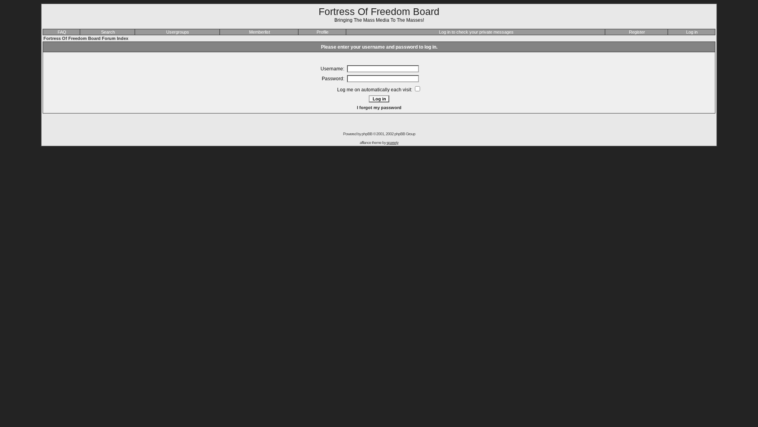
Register (637, 32)
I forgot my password (379, 107)
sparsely (392, 142)
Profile (322, 32)
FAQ (62, 32)
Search (108, 32)
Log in (692, 32)
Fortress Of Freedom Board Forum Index (85, 38)
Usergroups (177, 32)
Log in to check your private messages (476, 32)
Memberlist (259, 32)
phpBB (367, 134)
